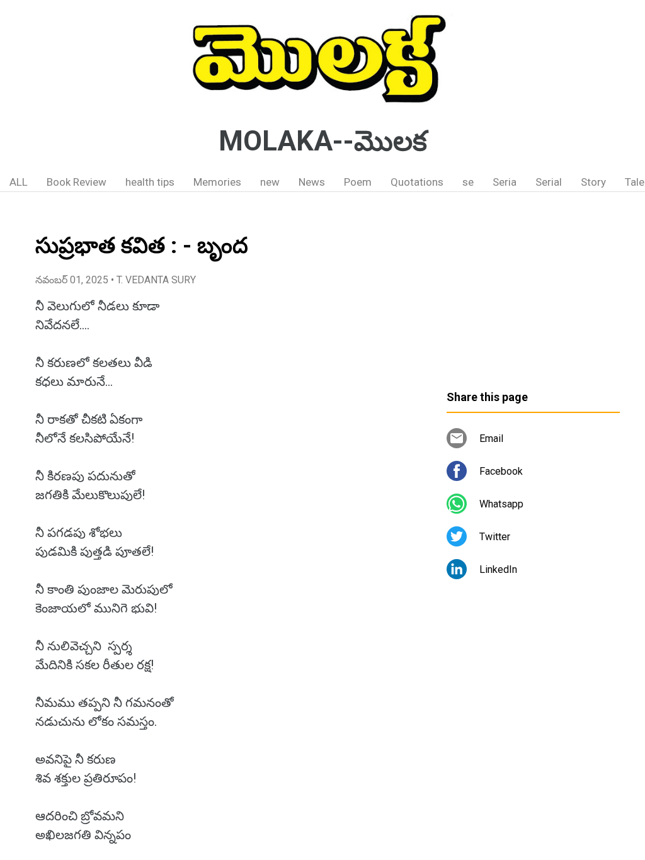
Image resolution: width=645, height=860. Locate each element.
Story (593, 182)
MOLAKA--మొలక (323, 141)
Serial (548, 182)
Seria (505, 182)
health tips (149, 182)
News (312, 182)
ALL (18, 182)
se (468, 182)
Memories (217, 182)
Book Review (76, 182)
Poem (358, 182)
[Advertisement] (533, 296)
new (270, 182)
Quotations (417, 182)
